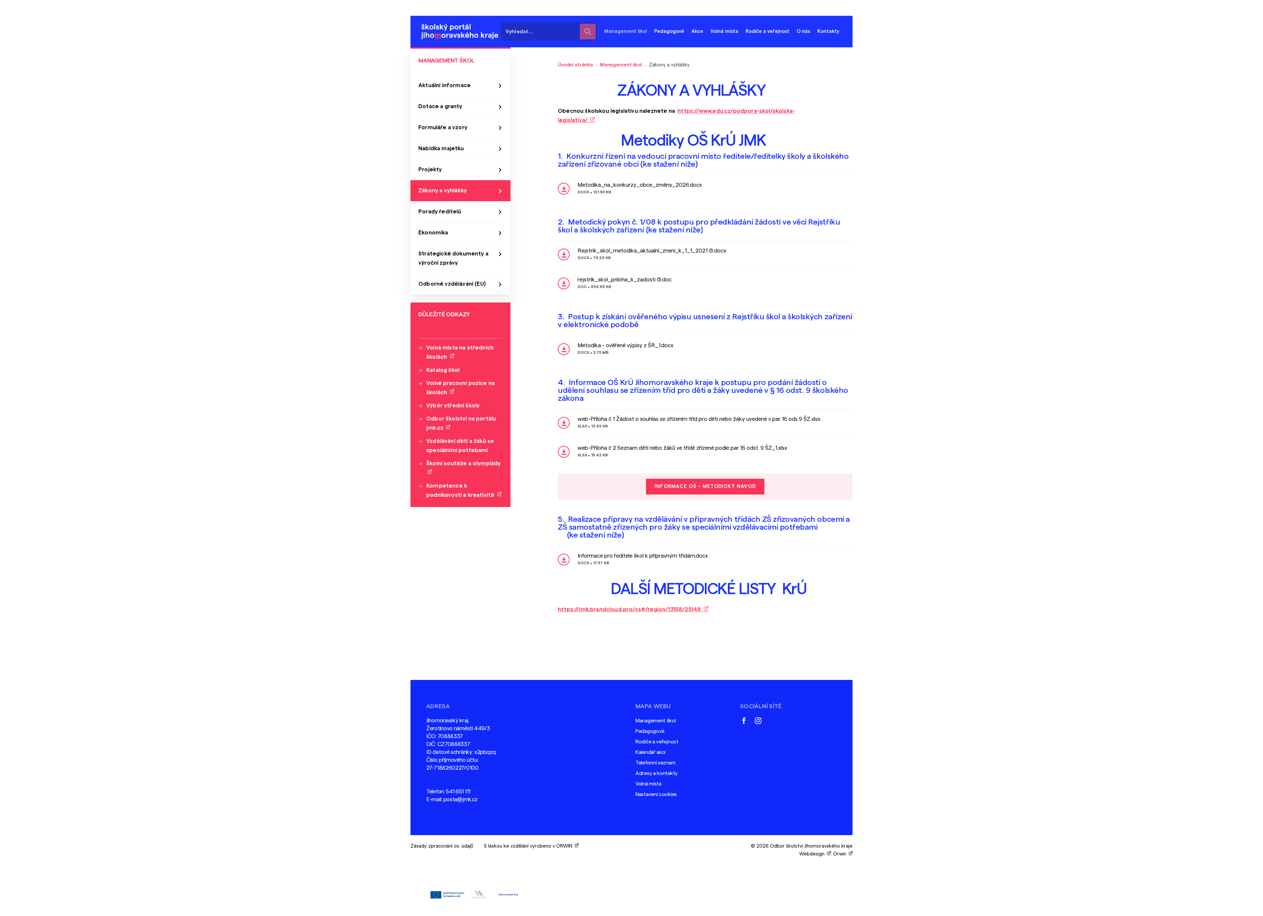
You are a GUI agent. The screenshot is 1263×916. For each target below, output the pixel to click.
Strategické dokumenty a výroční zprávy (453, 258)
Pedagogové (649, 731)
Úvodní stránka (575, 64)
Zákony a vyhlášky (442, 190)
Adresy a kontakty (656, 773)
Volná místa (724, 31)
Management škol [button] (625, 31)
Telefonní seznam (655, 762)
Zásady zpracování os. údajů (441, 846)
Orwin (841, 854)
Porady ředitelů (439, 211)
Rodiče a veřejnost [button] (767, 31)
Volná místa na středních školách (460, 352)
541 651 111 (458, 791)
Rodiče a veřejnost (657, 741)
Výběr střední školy (453, 405)
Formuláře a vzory (442, 127)
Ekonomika (433, 232)
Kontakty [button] (828, 31)
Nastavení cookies (656, 794)
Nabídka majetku (441, 148)
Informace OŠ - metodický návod (705, 486)
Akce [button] (697, 31)
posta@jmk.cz (460, 799)
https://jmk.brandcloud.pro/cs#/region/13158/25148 (631, 609)
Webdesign (813, 854)
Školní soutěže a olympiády (463, 468)
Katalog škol (442, 370)
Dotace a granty (440, 106)
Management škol (621, 64)
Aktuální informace (444, 85)
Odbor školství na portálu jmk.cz (461, 423)
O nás (803, 31)
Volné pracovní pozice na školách (460, 387)
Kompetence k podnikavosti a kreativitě (461, 490)
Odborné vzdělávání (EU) (452, 284)
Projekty (430, 169)
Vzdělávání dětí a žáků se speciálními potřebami (460, 445)
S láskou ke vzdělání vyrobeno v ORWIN (529, 846)
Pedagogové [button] (669, 31)
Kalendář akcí (650, 752)
